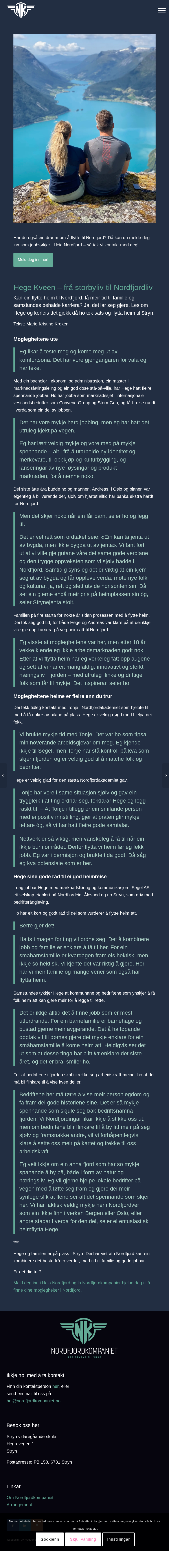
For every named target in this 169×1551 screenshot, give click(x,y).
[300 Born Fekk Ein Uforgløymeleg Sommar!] (165, 775)
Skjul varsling (83, 1539)
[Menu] (160, 10)
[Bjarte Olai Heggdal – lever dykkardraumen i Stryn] (3, 775)
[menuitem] (160, 10)
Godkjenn (49, 1539)
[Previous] (23, 128)
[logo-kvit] (21, 10)
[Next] (145, 128)
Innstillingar (118, 1539)
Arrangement (19, 1504)
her (55, 1386)
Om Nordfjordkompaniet (30, 1497)
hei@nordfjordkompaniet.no (34, 1400)
